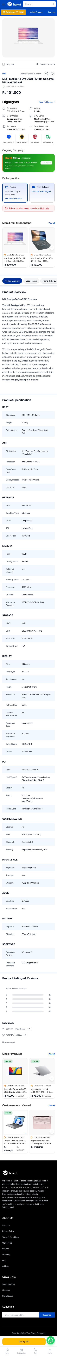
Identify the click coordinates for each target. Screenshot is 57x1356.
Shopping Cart (8, 1284)
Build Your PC (14, 12)
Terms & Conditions (10, 1237)
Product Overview (12, 281)
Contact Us (7, 1243)
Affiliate (5, 1266)
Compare (6, 1290)
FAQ (4, 1260)
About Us (6, 1225)
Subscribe (47, 1315)
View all (52, 223)
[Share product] (46, 73)
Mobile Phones (36, 12)
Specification (31, 281)
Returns (5, 1249)
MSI (4, 73)
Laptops (51, 12)
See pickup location (13, 198)
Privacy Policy (8, 1231)
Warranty (6, 1254)
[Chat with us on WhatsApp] (50, 1340)
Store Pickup (7, 1296)
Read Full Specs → (47, 102)
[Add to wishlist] (52, 73)
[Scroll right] (51, 247)
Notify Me (24, 1341)
